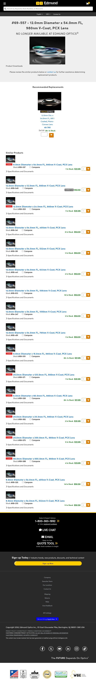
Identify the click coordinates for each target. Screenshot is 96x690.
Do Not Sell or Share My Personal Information (51, 633)
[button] (45, 521)
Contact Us (56, 14)
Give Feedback (47, 606)
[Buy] (51, 135)
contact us (51, 72)
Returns (47, 598)
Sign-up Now (48, 563)
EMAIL (49, 537)
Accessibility (46, 631)
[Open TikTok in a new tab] (85, 649)
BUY (88, 169)
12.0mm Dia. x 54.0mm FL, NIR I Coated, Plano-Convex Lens (47, 121)
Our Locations (47, 585)
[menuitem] (5, 3)
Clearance (9, 164)
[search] (48, 9)
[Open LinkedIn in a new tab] (68, 649)
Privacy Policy (11, 631)
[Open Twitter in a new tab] (51, 649)
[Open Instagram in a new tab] (77, 649)
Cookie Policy (22, 631)
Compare (35, 167)
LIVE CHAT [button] (49, 530)
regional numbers (50, 524)
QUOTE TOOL (45, 543)
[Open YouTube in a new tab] (59, 649)
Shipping (47, 594)
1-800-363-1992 (45, 521)
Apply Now (46, 619)
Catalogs (47, 613)
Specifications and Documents (20, 171)
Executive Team (47, 581)
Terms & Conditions (34, 631)
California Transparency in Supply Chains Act (22, 635)
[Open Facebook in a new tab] (42, 649)
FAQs (47, 602)
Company (47, 577)
